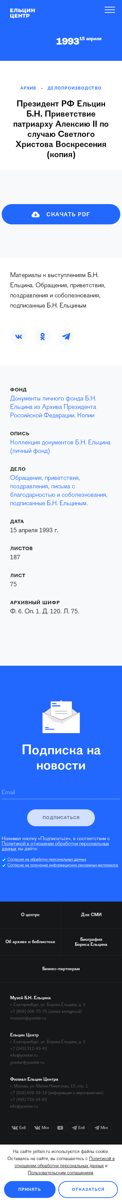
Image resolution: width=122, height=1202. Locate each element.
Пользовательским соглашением (60, 1173)
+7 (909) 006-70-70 (28, 1011)
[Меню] (110, 10)
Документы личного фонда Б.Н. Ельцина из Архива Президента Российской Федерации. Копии (53, 407)
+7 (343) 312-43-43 (28, 1049)
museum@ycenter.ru (28, 1018)
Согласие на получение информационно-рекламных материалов (62, 865)
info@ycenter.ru (24, 1055)
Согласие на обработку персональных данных (46, 860)
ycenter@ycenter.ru (27, 1062)
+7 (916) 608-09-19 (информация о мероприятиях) (56, 1093)
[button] (18, 336)
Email (8, 793)
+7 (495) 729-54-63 (28, 1100)
